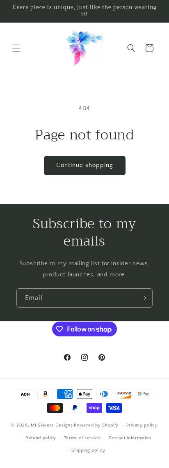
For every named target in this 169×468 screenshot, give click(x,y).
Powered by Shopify (96, 425)
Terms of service (82, 438)
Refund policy (40, 438)
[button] (16, 48)
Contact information (130, 438)
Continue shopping (84, 165)
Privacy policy (142, 425)
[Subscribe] (143, 298)
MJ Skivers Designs (52, 425)
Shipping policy (88, 450)
